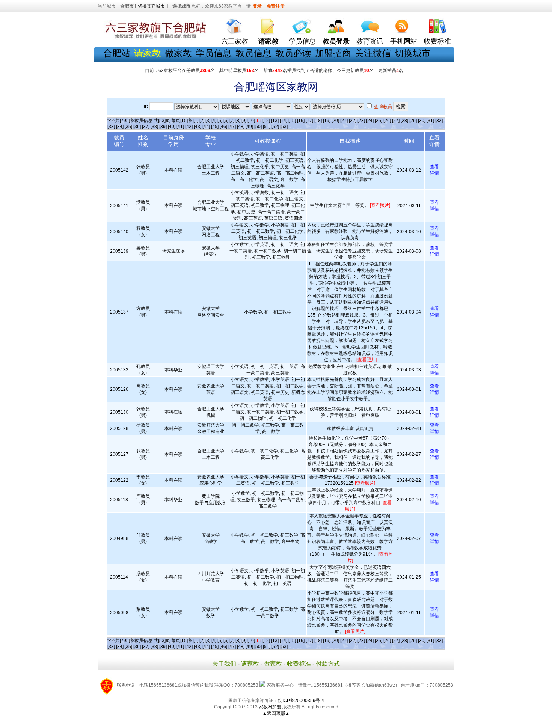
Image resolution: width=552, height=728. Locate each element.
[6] (225, 120)
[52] (275, 126)
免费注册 (276, 6)
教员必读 (293, 53)
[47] (232, 126)
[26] (387, 120)
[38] (154, 126)
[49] (249, 126)
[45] (215, 126)
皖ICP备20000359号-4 (301, 700)
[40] (171, 126)
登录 (257, 6)
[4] (213, 120)
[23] (361, 120)
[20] (335, 120)
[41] (180, 126)
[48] (240, 126)
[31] (430, 120)
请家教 (250, 663)
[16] (301, 120)
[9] (243, 120)
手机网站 (403, 41)
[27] (396, 120)
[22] (352, 120)
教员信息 (253, 53)
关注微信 (373, 53)
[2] (201, 120)
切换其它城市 (151, 6)
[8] (237, 120)
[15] (292, 120)
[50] (258, 126)
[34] (120, 126)
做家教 (178, 53)
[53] (284, 126)
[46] (223, 126)
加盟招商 (333, 53)
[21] (344, 120)
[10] (251, 120)
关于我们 (224, 663)
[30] (421, 120)
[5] (219, 120)
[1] (195, 120)
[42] (189, 126)
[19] (326, 120)
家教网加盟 (270, 707)
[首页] (235, 24)
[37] (145, 126)
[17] (309, 120)
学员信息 (302, 41)
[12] (266, 120)
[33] (111, 126)
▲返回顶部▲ (276, 713)
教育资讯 (369, 41)
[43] (197, 126)
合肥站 (116, 53)
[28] (404, 120)
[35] (128, 126)
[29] (413, 120)
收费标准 (437, 41)
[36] (137, 126)
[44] (206, 126)
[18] (318, 120)
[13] (275, 120)
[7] (231, 120)
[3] (207, 120)
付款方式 (328, 663)
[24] (370, 120)
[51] (266, 126)
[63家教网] (154, 38)
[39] (163, 126)
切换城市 (413, 53)
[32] (439, 120)
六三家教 (234, 41)
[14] (283, 120)
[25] (378, 120)
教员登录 (336, 41)
